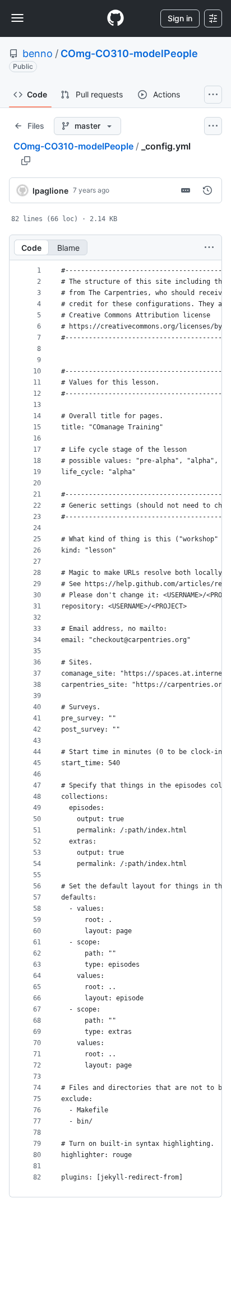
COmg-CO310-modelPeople (129, 53)
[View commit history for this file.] (207, 190)
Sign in (180, 18)
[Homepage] (115, 18)
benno (37, 53)
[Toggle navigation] (17, 18)
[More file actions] (209, 247)
